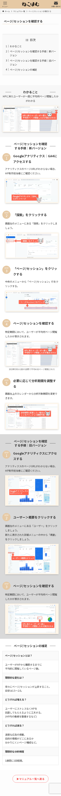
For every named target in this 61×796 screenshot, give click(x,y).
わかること (16, 46)
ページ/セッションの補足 (23, 69)
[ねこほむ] (30, 4)
